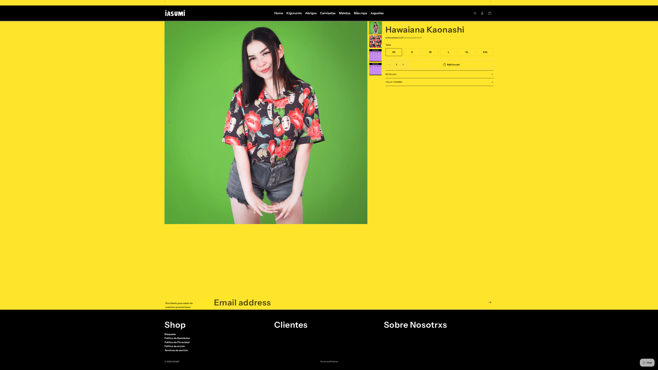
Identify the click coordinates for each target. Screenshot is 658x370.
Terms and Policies (329, 361)
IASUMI (175, 361)
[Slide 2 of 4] (375, 41)
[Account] (482, 13)
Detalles (391, 74)
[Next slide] (363, 122)
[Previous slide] (168, 122)
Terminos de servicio (176, 350)
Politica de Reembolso (177, 338)
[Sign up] (490, 302)
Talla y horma (394, 82)
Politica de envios (174, 346)
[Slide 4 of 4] (375, 69)
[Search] (475, 13)
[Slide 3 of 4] (375, 55)
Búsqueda (170, 334)
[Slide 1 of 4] (375, 28)
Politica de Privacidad (177, 342)
